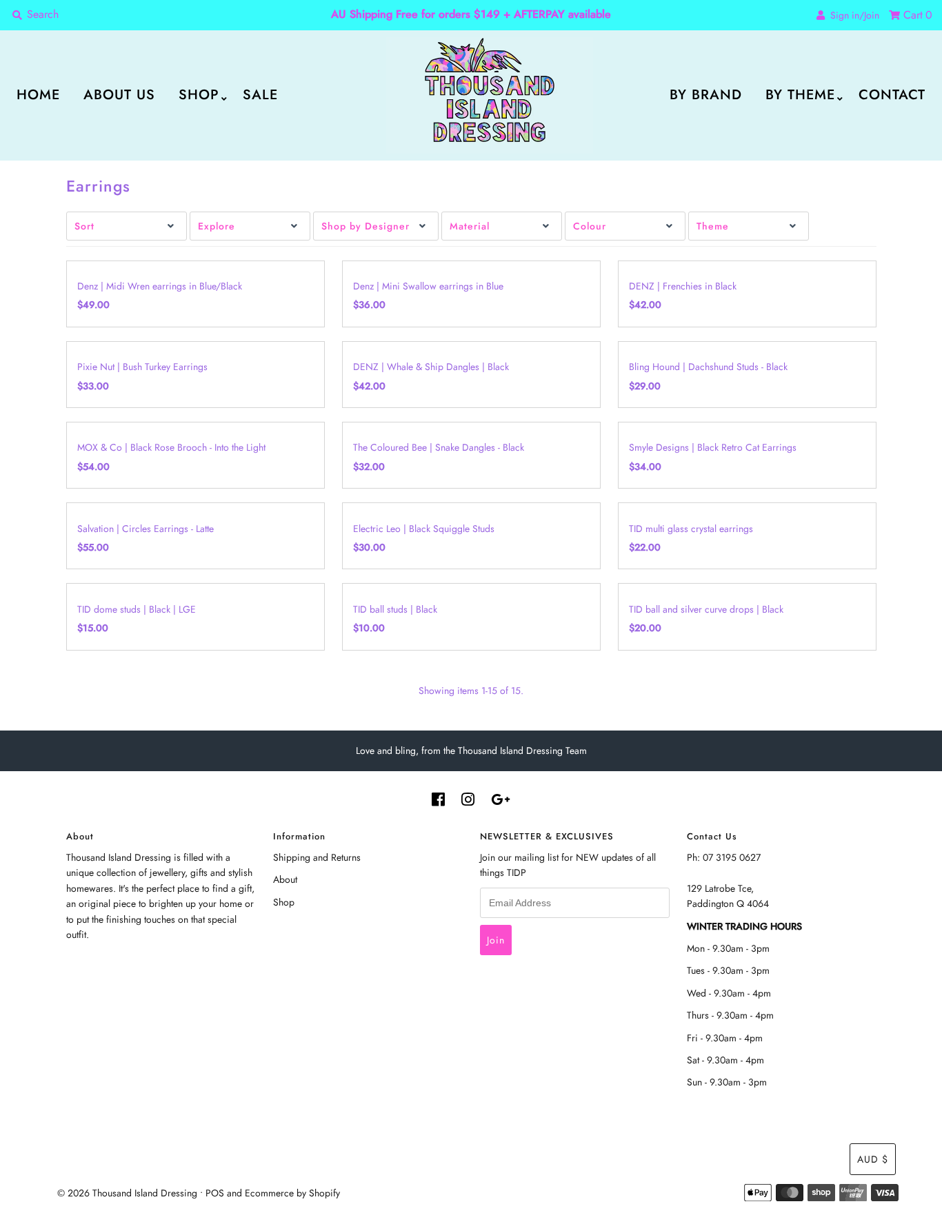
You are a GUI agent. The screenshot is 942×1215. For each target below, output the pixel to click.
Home (38, 95)
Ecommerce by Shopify (292, 1193)
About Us (119, 95)
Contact (892, 95)
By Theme (800, 95)
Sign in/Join (852, 15)
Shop (199, 95)
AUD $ (872, 1159)
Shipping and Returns (317, 857)
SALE (260, 95)
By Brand (706, 95)
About (285, 879)
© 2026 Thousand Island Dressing (127, 1193)
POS (215, 1193)
